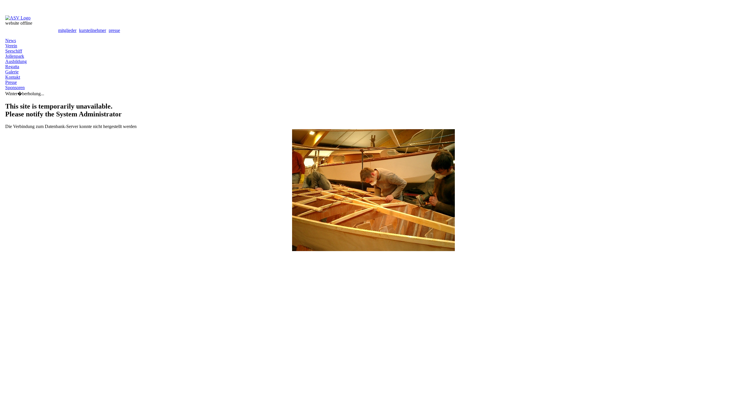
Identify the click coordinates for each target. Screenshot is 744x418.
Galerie (12, 71)
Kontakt (12, 77)
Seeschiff (13, 50)
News (10, 40)
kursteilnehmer (92, 30)
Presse (11, 82)
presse (114, 30)
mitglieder (67, 30)
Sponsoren (15, 87)
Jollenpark (14, 56)
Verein (11, 45)
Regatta (12, 66)
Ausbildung (16, 61)
